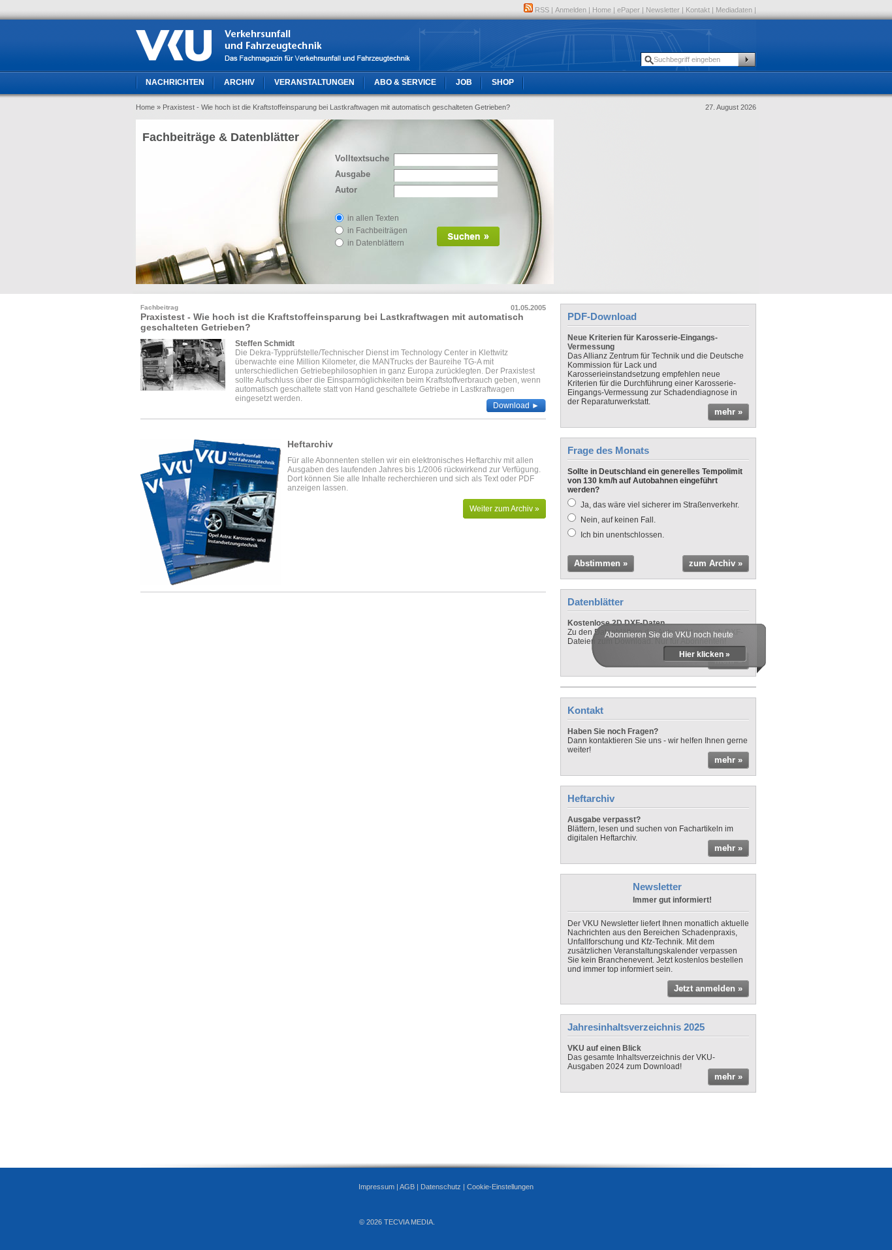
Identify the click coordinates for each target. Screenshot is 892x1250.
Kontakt (698, 10)
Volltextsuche (361, 158)
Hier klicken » (704, 654)
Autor (346, 190)
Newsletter (663, 10)
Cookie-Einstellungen (500, 1187)
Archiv (239, 82)
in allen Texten (373, 218)
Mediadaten (734, 10)
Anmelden (570, 10)
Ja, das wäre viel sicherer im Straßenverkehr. (660, 504)
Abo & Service (405, 82)
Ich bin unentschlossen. (622, 534)
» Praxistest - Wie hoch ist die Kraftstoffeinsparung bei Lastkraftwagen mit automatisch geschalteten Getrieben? (333, 107)
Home (601, 10)
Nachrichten (175, 82)
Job (464, 82)
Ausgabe (352, 174)
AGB (407, 1187)
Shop (503, 82)
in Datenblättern (375, 243)
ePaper (628, 10)
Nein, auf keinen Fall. (618, 519)
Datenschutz (441, 1187)
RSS (541, 10)
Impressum (376, 1187)
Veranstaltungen (314, 82)
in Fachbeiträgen (377, 230)
